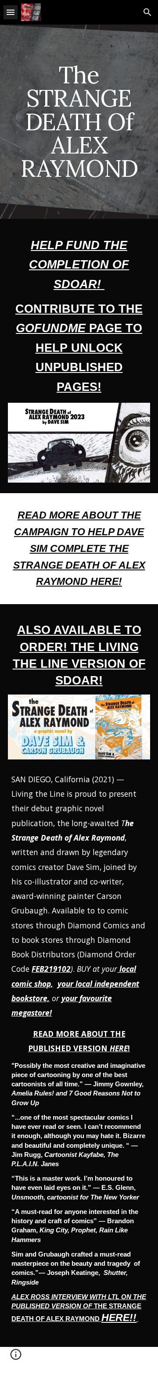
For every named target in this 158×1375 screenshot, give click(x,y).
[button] (10, 12)
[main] (79, 122)
